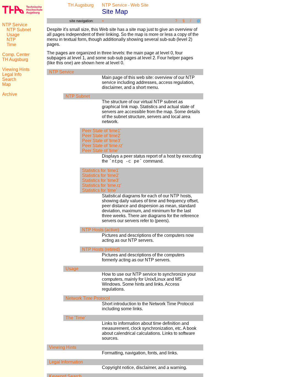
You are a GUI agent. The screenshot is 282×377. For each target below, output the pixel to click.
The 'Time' (76, 317)
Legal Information (66, 362)
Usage (13, 34)
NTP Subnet (19, 29)
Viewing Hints (15, 69)
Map (6, 84)
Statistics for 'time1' (100, 170)
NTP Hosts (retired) (101, 249)
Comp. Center (15, 54)
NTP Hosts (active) (100, 229)
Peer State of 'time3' (101, 140)
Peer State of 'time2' (101, 135)
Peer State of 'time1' (101, 130)
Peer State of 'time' (100, 150)
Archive (9, 94)
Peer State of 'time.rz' (102, 145)
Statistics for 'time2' (100, 175)
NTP (11, 39)
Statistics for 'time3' (100, 180)
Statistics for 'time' (99, 190)
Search (9, 79)
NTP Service (14, 24)
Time (11, 44)
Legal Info (11, 74)
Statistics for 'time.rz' (101, 185)
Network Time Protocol (88, 298)
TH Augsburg (15, 59)
